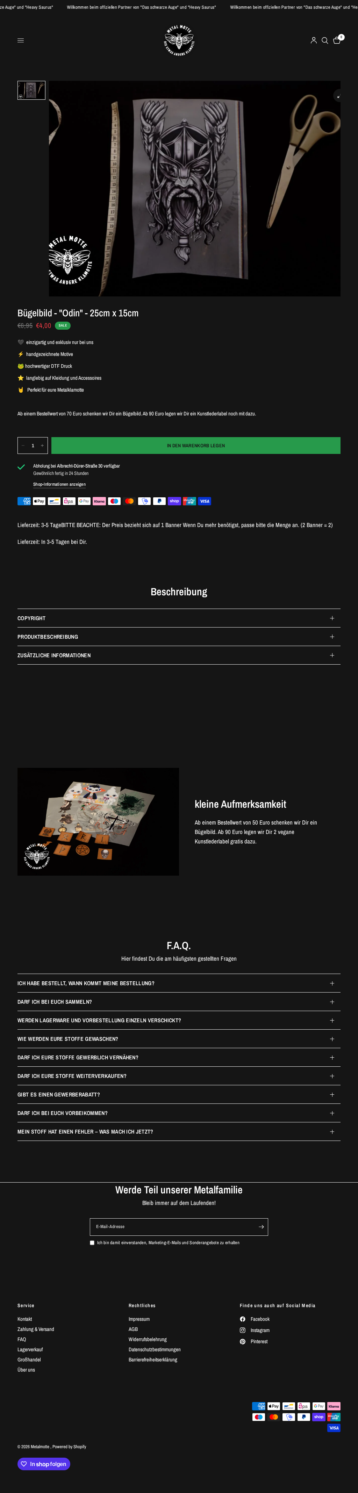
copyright (31, 618)
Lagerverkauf (30, 1349)
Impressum (139, 1319)
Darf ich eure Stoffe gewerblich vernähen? (77, 1057)
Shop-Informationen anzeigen (59, 484)
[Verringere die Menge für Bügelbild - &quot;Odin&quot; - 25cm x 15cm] (23, 445)
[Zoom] (339, 95)
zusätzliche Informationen (54, 655)
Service (26, 1305)
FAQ (21, 1339)
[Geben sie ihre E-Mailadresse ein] (261, 1227)
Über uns (26, 1369)
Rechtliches (142, 1305)
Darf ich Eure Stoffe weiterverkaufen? (72, 1076)
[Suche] (325, 40)
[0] (336, 40)
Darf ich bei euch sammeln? (54, 1001)
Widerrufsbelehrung (148, 1339)
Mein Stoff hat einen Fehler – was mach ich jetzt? (85, 1131)
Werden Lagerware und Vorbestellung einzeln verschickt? (99, 1020)
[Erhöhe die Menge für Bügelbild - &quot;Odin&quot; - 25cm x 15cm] (42, 445)
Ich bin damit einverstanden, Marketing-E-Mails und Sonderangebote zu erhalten (168, 1243)
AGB (133, 1329)
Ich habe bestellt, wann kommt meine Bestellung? (86, 983)
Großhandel (29, 1359)
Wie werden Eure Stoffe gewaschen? (68, 1039)
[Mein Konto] (313, 40)
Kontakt (24, 1319)
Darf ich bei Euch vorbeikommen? (62, 1113)
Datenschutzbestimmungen (155, 1349)
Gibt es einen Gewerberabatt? (58, 1094)
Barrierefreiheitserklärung (153, 1359)
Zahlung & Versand (35, 1329)
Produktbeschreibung (47, 636)
